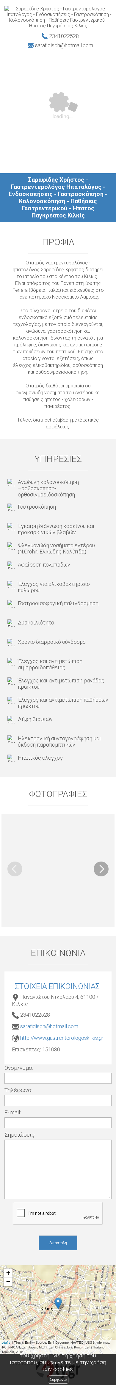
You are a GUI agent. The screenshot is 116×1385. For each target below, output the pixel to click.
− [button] (8, 1281)
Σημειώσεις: (19, 1134)
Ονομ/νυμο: (18, 1067)
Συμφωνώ (58, 1379)
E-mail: (12, 1112)
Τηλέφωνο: (18, 1090)
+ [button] (8, 1273)
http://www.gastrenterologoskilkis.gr (62, 1038)
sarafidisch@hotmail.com (49, 1026)
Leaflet (6, 1342)
